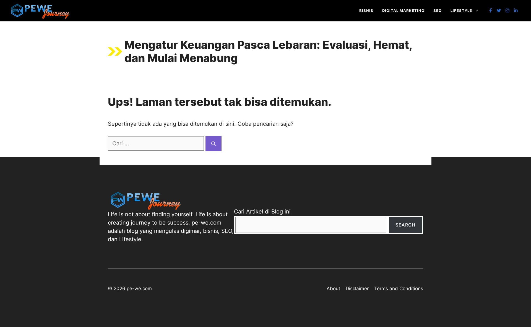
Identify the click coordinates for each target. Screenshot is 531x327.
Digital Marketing (403, 10)
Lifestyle (461, 10)
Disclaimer (357, 288)
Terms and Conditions (398, 288)
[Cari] (213, 143)
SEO (437, 10)
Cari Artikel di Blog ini (262, 211)
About (333, 288)
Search (405, 225)
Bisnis (366, 10)
